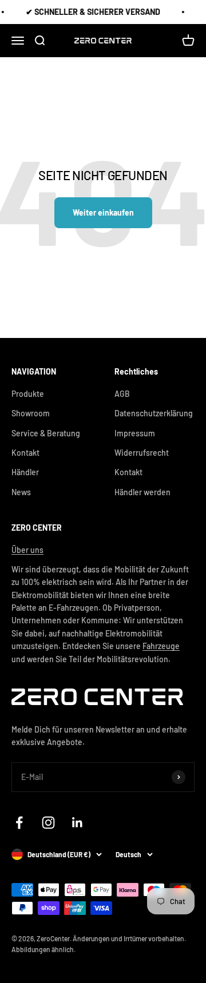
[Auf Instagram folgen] (48, 822)
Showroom (30, 413)
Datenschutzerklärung (153, 413)
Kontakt (25, 452)
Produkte (27, 394)
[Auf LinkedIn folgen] (77, 822)
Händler (25, 472)
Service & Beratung (45, 433)
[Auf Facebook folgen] (19, 822)
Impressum (134, 433)
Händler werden (142, 492)
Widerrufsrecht (141, 452)
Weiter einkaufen (103, 212)
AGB (122, 394)
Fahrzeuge (161, 646)
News (21, 492)
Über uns (27, 550)
